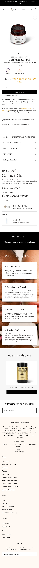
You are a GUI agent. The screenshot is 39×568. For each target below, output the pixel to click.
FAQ (4, 500)
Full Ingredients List (10, 160)
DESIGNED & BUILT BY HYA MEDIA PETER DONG (15, 560)
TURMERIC (7, 154)
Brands (5, 468)
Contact (5, 503)
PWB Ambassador (9, 480)
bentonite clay (6, 110)
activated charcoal (26, 108)
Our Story (6, 461)
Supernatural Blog (10, 477)
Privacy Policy (8, 506)
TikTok (5, 530)
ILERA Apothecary (19, 57)
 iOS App (19, 450)
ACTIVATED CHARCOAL (12, 143)
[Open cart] (35, 9)
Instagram (6, 523)
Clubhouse (6, 534)
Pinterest (6, 538)
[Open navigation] (3, 9)
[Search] (32, 9)
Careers (5, 474)
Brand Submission (10, 490)
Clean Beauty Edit (10, 483)
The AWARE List (9, 465)
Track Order (7, 510)
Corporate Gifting (9, 513)
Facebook (6, 527)
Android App (19, 451)
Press (4, 471)
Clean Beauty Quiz (10, 487)
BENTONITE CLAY (10, 148)
